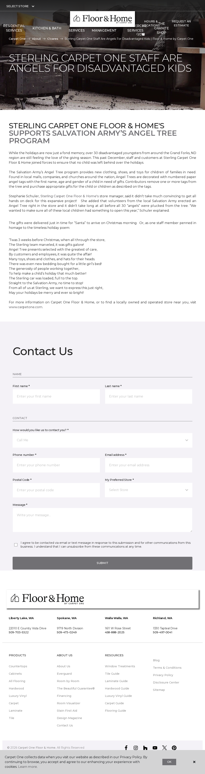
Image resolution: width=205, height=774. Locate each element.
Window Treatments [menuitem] (120, 666)
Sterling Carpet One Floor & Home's (69, 196)
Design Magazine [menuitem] (69, 718)
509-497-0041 (162, 632)
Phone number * (24, 454)
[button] (138, 34)
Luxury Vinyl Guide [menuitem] (118, 696)
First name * (21, 386)
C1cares (52, 39)
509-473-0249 (67, 632)
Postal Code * (22, 479)
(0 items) (143, 34)
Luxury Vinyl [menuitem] (18, 696)
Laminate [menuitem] (15, 710)
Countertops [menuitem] (18, 666)
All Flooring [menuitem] (17, 681)
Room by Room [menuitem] (68, 681)
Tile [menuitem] (11, 718)
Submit (102, 563)
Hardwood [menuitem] (16, 688)
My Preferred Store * (119, 479)
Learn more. (27, 767)
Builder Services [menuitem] (76, 28)
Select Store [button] (17, 6)
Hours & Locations (151, 23)
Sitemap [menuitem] (159, 690)
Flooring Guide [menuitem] (115, 710)
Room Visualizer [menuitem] (68, 703)
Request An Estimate (181, 23)
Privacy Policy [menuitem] (163, 675)
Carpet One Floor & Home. (37, 747)
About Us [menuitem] (63, 666)
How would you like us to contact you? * (40, 430)
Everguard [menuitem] (64, 673)
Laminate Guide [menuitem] (116, 681)
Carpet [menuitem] (14, 703)
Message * (20, 504)
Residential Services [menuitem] (14, 28)
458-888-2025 (115, 632)
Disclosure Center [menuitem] (166, 682)
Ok (169, 762)
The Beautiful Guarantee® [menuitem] (76, 688)
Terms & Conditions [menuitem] (167, 667)
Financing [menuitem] (64, 696)
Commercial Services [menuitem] (135, 28)
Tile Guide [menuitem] (112, 673)
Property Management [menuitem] (104, 28)
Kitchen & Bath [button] (46, 28)
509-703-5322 (19, 632)
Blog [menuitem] (156, 660)
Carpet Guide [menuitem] (114, 703)
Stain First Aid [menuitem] (67, 710)
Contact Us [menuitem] (65, 725)
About (36, 39)
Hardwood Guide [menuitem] (117, 688)
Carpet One (17, 39)
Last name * (113, 386)
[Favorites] (140, 34)
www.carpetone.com (25, 307)
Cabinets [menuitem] (15, 673)
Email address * (115, 454)
